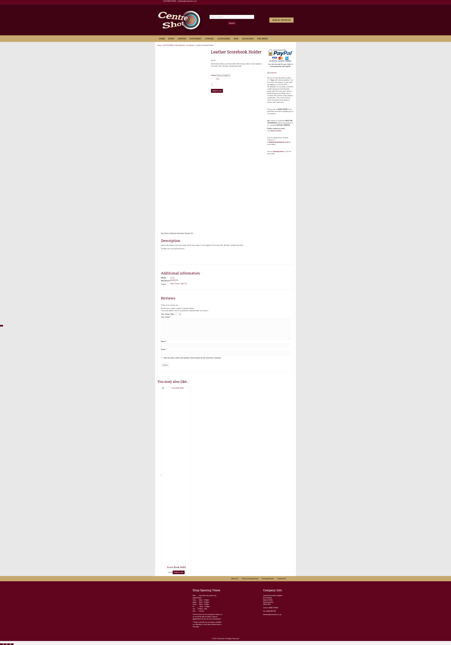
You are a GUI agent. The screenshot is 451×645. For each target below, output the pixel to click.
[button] (281, 20)
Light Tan (184, 284)
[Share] (8, 644)
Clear (217, 79)
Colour (213, 75)
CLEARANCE (248, 38)
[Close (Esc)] (12, 644)
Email (163, 349)
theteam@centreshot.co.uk (187, 1)
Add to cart (216, 91)
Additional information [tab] (176, 233)
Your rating (165, 314)
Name (163, 341)
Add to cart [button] (178, 572)
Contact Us (281, 578)
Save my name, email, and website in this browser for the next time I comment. (192, 358)
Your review (166, 317)
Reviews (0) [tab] (189, 233)
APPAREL (209, 38)
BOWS (171, 38)
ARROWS (182, 38)
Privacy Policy (268, 578)
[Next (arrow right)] (1, 326)
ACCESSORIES (223, 38)
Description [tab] (165, 233)
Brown (177, 284)
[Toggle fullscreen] (5, 644)
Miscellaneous (180, 45)
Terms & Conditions (250, 578)
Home (159, 45)
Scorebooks (191, 45)
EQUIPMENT (196, 38)
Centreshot (174, 280)
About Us (234, 578)
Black (172, 284)
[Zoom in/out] (1, 644)
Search (232, 23)
